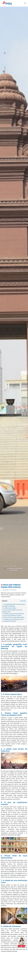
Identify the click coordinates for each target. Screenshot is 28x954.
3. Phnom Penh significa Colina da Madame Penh (12, 611)
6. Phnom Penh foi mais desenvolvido (13, 617)
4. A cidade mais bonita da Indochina (13, 613)
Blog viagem (13, 566)
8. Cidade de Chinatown (9, 621)
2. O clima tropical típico (9, 608)
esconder (23, 601)
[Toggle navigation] (25, 3)
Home (6, 566)
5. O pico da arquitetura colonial (11, 615)
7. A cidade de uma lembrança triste (12, 619)
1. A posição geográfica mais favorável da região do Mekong (13, 605)
